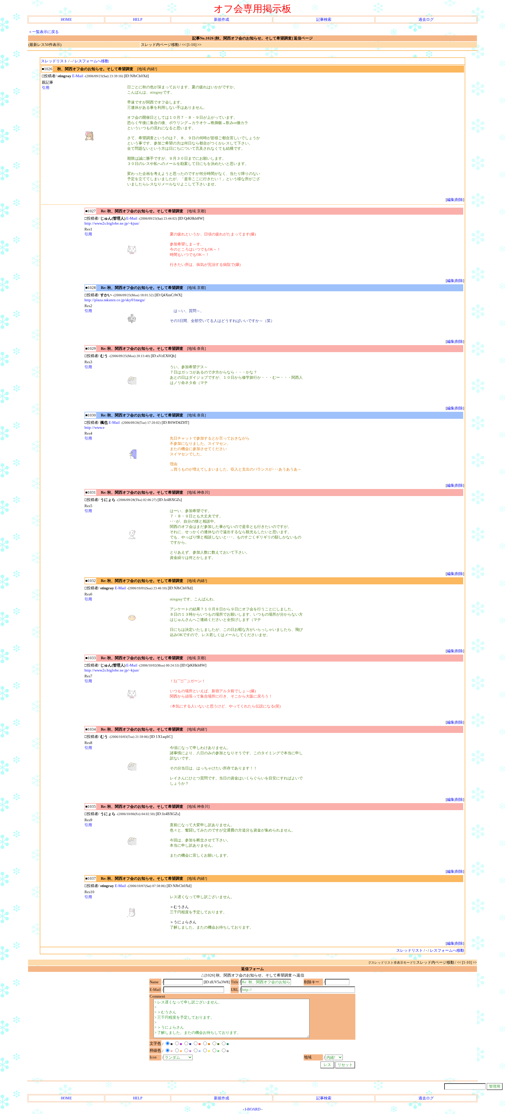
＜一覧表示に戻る (43, 32)
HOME (66, 19)
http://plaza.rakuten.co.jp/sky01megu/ (114, 300)
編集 (450, 199)
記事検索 (323, 19)
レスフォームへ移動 (92, 61)
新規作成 (221, 19)
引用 (45, 87)
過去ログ (426, 19)
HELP (137, 19)
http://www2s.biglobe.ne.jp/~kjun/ (111, 223)
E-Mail (77, 76)
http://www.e (94, 427)
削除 (459, 199)
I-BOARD (252, 1109)
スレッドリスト (54, 61)
